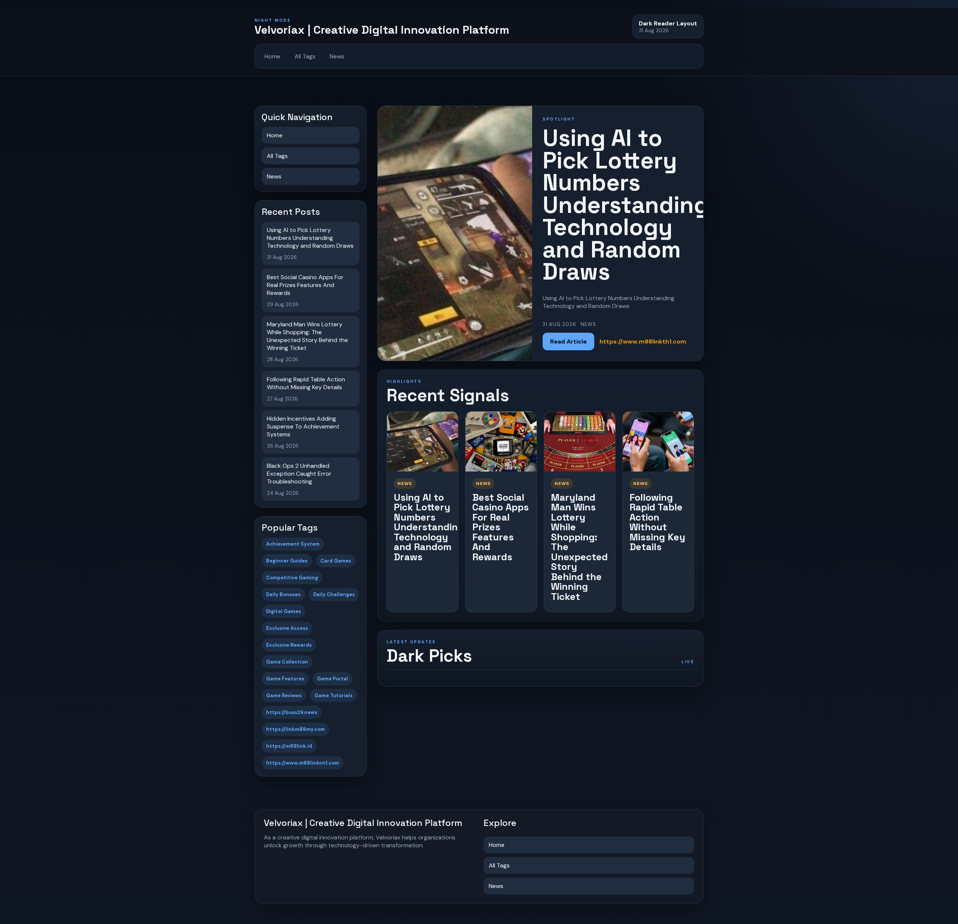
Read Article (568, 341)
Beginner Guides (287, 561)
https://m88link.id (289, 746)
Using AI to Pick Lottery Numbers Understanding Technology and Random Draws (429, 527)
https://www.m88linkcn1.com (302, 763)
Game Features (285, 679)
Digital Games (283, 611)
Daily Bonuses (283, 594)
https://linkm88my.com (295, 729)
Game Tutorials (333, 695)
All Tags (305, 56)
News (337, 56)
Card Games (335, 561)
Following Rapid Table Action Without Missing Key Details (657, 522)
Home (272, 56)
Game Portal (332, 679)
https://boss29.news (291, 712)
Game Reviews (284, 695)
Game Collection (287, 662)
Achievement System (293, 544)
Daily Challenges (334, 594)
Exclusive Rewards (289, 645)
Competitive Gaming (292, 577)
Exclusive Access (287, 628)
